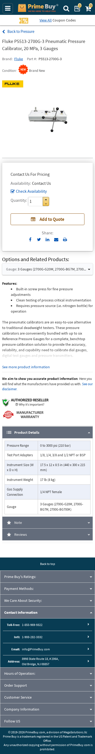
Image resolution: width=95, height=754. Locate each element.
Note (18, 522)
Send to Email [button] (56, 240)
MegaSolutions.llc (75, 732)
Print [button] (65, 239)
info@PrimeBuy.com (36, 649)
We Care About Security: (23, 600)
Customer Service (18, 697)
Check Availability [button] (31, 191)
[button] (46, 199)
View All (46, 20)
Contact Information (20, 612)
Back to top (47, 564)
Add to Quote (52, 219)
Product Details (26, 432)
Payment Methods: (19, 588)
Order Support (15, 685)
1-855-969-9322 (32, 625)
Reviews (20, 534)
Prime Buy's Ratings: (20, 576)
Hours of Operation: (19, 673)
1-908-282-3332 (32, 637)
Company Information (21, 709)
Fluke (18, 58)
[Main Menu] (8, 8)
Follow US (12, 721)
